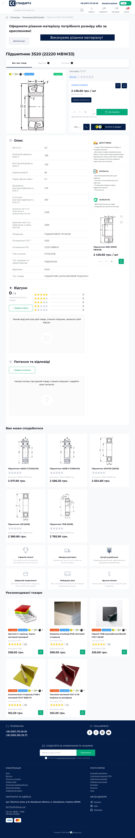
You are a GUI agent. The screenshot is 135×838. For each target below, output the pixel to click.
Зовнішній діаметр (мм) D (22, 155)
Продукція (17, 234)
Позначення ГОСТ (21, 240)
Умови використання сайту (66, 758)
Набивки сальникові (98, 782)
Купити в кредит (113, 127)
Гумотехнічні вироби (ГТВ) (101, 776)
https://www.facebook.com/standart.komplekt (89, 732)
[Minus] (74, 112)
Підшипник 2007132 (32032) (105, 468)
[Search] (81, 10)
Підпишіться (86, 753)
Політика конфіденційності (17, 785)
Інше (92, 791)
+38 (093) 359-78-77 (16, 735)
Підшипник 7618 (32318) (61, 524)
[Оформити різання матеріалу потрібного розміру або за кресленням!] (77, 37)
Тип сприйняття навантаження (20, 261)
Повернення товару (14, 791)
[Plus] (85, 112)
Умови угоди (11, 782)
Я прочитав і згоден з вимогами (69, 758)
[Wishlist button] (118, 85)
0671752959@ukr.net (15, 807)
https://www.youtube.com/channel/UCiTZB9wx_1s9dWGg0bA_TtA (108, 732)
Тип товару (18, 276)
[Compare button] (124, 85)
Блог (8, 773)
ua (124, 3)
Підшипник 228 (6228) (19, 524)
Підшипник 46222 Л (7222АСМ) (23, 468)
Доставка (105, 143)
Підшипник (15, 17)
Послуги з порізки (13, 779)
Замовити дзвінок (109, 3)
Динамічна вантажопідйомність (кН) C (23, 188)
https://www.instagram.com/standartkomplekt (96, 732)
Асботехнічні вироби (98, 779)
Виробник (17, 269)
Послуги (93, 788)
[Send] (86, 127)
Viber (96, 806)
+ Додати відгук (20, 308)
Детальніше (19, 41)
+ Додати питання (22, 370)
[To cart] (121, 261)
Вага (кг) (16, 147)
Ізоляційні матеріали (98, 773)
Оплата (104, 171)
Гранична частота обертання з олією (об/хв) (21, 225)
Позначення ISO (20, 247)
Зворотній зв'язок (13, 788)
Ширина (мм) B (20, 172)
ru (128, 3)
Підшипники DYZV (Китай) (33, 17)
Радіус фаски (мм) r (22, 179)
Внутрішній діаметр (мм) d (22, 164)
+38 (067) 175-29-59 (16, 731)
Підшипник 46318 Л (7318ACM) (65, 468)
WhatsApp (98, 810)
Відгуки (9, 776)
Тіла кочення (19, 254)
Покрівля (94, 785)
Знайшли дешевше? (79, 85)
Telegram (97, 802)
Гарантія (104, 200)
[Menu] (3, 3)
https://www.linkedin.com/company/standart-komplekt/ (102, 732)
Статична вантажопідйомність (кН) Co (23, 200)
